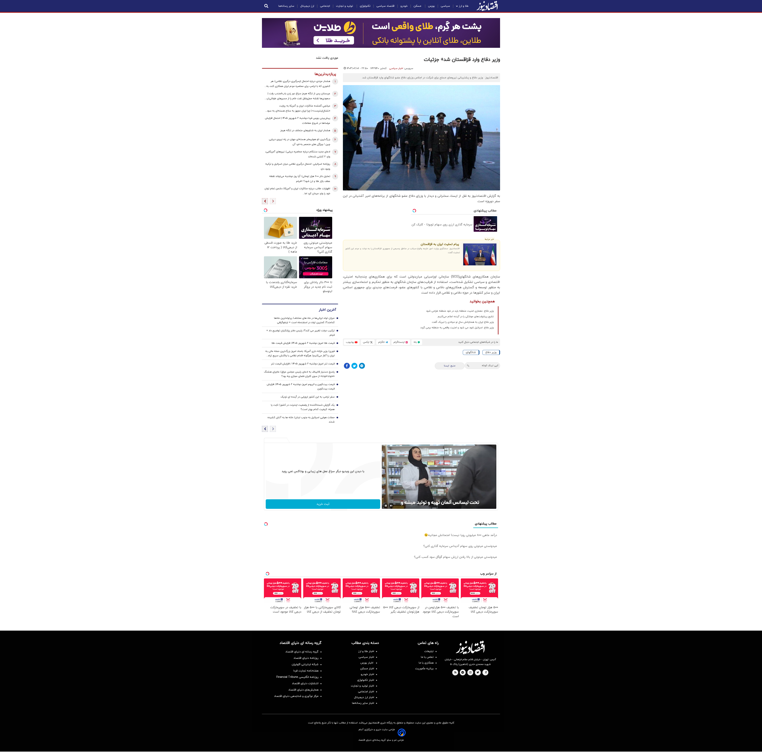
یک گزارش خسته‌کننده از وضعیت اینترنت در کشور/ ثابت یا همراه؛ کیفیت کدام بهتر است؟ (303, 407)
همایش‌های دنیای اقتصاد (303, 690)
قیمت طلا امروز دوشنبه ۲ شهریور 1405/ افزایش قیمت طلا (303, 343)
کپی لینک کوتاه (490, 365)
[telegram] (462, 672)
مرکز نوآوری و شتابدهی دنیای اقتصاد (296, 696)
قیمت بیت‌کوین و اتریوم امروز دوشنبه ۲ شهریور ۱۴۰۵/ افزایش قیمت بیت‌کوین (301, 387)
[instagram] (470, 672)
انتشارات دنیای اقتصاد (305, 683)
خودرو (404, 6)
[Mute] (391, 505)
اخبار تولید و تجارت (362, 686)
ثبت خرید (323, 504)
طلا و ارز (463, 6)
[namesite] (487, 6)
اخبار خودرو (367, 674)
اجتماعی (325, 6)
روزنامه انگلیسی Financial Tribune (297, 677)
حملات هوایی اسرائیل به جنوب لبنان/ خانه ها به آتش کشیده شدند (301, 420)
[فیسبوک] (347, 366)
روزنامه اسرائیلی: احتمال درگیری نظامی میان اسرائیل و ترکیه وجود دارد (297, 166)
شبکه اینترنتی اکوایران (305, 664)
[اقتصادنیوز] (470, 647)
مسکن (418, 6)
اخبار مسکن (367, 668)
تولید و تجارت (345, 6)
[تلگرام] (362, 366)
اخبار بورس (367, 663)
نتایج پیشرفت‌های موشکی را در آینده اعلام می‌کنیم (466, 316)
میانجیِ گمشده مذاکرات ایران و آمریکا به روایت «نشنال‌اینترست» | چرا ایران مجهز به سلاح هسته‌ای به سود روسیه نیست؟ (298, 108)
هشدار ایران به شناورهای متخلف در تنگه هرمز (305, 130)
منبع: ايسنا (449, 365)
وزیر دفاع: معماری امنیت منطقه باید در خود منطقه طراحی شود (460, 311)
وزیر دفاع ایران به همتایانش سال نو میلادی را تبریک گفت (463, 322)
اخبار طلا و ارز (366, 651)
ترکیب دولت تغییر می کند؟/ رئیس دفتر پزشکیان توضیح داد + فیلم (300, 333)
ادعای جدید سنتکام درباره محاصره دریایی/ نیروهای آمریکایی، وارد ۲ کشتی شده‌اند (297, 154)
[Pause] (385, 505)
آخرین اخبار (327, 309)
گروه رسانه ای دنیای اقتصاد (301, 652)
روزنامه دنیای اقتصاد (305, 658)
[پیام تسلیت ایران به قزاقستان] (480, 254)
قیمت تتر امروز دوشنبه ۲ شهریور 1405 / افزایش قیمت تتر (303, 364)
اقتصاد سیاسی (385, 6)
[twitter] (478, 672)
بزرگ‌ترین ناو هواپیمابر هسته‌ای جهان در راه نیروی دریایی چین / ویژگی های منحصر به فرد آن (299, 142)
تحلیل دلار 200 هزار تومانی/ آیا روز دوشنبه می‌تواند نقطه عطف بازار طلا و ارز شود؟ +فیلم (299, 179)
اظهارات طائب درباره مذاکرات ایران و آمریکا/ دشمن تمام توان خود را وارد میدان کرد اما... (297, 191)
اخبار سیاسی (396, 68)
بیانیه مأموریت (424, 668)
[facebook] (486, 672)
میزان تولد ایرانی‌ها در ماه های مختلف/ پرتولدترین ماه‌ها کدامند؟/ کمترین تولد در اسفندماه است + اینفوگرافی (304, 320)
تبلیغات (429, 651)
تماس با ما (427, 657)
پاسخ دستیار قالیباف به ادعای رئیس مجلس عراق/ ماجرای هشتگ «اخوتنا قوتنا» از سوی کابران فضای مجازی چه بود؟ (299, 374)
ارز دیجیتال (307, 6)
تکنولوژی (365, 6)
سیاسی (445, 6)
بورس (431, 6)
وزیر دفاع (490, 352)
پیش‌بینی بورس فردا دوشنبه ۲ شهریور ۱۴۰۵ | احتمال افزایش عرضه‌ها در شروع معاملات (297, 120)
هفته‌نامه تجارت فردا (305, 671)
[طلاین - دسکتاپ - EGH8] (381, 33)
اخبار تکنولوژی (365, 680)
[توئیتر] (354, 366)
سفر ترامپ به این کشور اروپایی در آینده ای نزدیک (308, 397)
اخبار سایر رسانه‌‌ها (363, 703)
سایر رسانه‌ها (286, 6)
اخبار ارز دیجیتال (364, 697)
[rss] (455, 672)
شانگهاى (471, 352)
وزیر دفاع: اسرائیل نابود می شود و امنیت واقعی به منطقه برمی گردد (457, 327)
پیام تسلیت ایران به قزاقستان (440, 244)
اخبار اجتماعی (366, 691)
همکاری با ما (426, 663)
